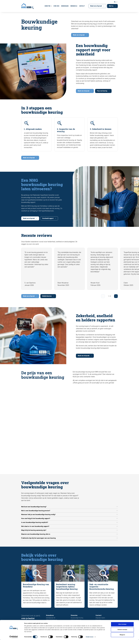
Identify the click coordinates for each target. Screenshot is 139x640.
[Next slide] (116, 296)
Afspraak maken (100, 618)
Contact (82, 6)
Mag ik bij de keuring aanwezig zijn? (33, 530)
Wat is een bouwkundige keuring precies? (35, 511)
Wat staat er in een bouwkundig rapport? (35, 526)
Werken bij (73, 6)
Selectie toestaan (122, 629)
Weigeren (122, 634)
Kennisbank (65, 6)
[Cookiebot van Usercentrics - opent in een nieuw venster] (14, 637)
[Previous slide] (103, 296)
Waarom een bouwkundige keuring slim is (35, 534)
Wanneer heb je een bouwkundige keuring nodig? (38, 514)
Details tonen (89, 637)
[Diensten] (51, 6)
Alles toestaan (122, 624)
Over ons (56, 6)
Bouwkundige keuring (77, 618)
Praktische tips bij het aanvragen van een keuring (38, 538)
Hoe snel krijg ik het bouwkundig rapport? (35, 518)
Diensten (47, 6)
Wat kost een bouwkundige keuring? (33, 507)
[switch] (50, 636)
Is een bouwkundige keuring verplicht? (34, 522)
